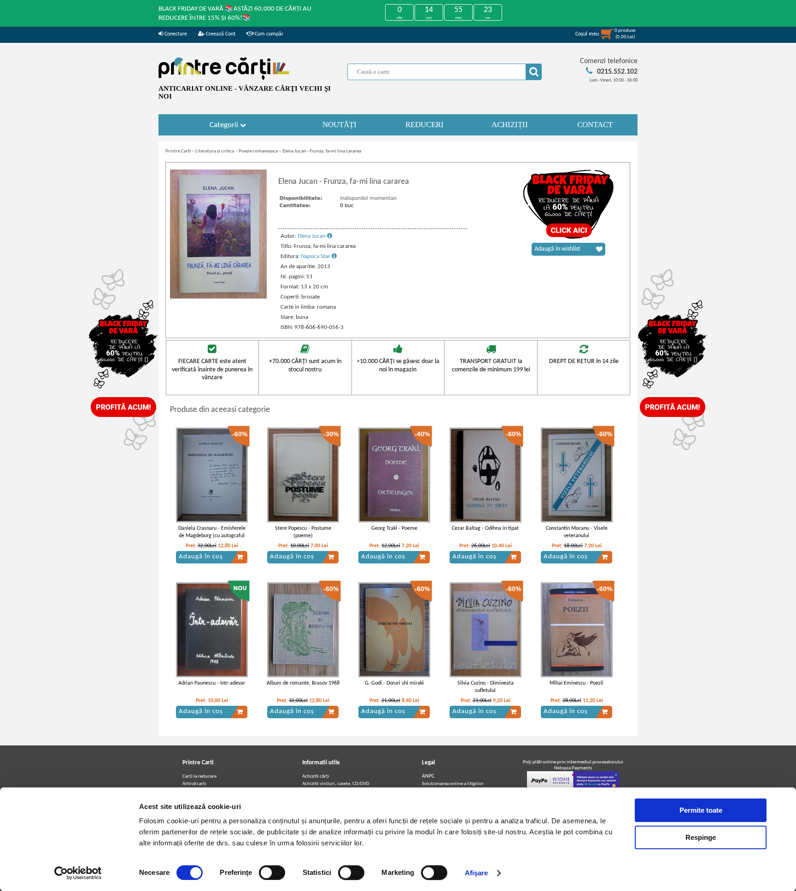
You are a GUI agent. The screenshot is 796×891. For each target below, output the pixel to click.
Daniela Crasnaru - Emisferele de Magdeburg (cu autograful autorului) (212, 536)
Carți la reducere (199, 776)
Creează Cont (220, 34)
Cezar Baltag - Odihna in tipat (485, 528)
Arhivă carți (194, 783)
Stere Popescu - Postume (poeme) (303, 532)
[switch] (272, 872)
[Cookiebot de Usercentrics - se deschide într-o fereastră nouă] (78, 873)
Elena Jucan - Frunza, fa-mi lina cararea (321, 151)
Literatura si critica (214, 151)
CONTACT (595, 124)
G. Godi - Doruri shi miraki (394, 683)
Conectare (175, 34)
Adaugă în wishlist (557, 249)
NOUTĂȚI (339, 124)
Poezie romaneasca (258, 151)
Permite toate (700, 810)
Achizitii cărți (315, 776)
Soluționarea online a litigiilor (453, 783)
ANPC (428, 776)
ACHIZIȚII (510, 124)
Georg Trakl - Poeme (394, 528)
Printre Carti (178, 151)
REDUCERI (424, 124)
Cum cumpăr (268, 34)
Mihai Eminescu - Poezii (576, 683)
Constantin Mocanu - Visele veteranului (577, 532)
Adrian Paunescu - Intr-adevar (211, 683)
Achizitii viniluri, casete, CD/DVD (335, 783)
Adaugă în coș (201, 556)
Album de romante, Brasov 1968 (303, 683)
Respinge (700, 837)
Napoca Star (316, 256)
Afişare (476, 873)
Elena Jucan (312, 236)
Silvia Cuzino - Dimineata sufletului (485, 687)
